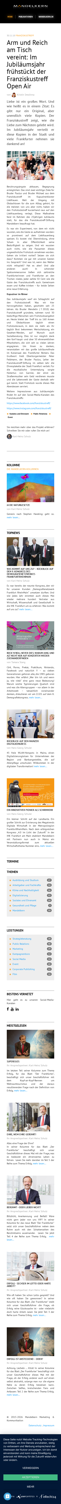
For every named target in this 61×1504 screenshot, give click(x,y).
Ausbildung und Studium (31, 880)
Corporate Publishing (31, 969)
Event (31, 964)
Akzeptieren (30, 1477)
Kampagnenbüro (31, 953)
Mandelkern (31, 910)
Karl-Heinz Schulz (21, 436)
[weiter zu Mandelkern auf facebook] (8, 1009)
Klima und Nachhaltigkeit (31, 890)
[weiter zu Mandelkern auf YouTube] (13, 1009)
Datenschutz (35, 1425)
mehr (30, 1486)
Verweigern (30, 1468)
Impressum (48, 1425)
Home (10, 16)
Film (31, 974)
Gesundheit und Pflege (31, 905)
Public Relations (31, 943)
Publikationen (26, 16)
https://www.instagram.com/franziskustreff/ (29, 408)
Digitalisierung (31, 895)
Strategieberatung (31, 938)
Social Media (31, 959)
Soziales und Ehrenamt (31, 900)
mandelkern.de (46, 16)
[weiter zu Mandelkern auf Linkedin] (17, 1009)
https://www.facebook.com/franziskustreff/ (28, 403)
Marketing (31, 948)
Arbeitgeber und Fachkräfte (31, 885)
